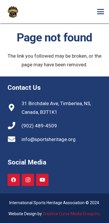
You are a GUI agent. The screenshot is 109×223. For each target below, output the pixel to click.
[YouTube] (42, 180)
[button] (100, 11)
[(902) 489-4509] (15, 125)
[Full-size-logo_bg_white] (19, 12)
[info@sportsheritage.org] (15, 139)
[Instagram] (28, 180)
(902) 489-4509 (39, 126)
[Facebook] (14, 180)
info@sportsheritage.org (49, 139)
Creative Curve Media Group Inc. (72, 213)
